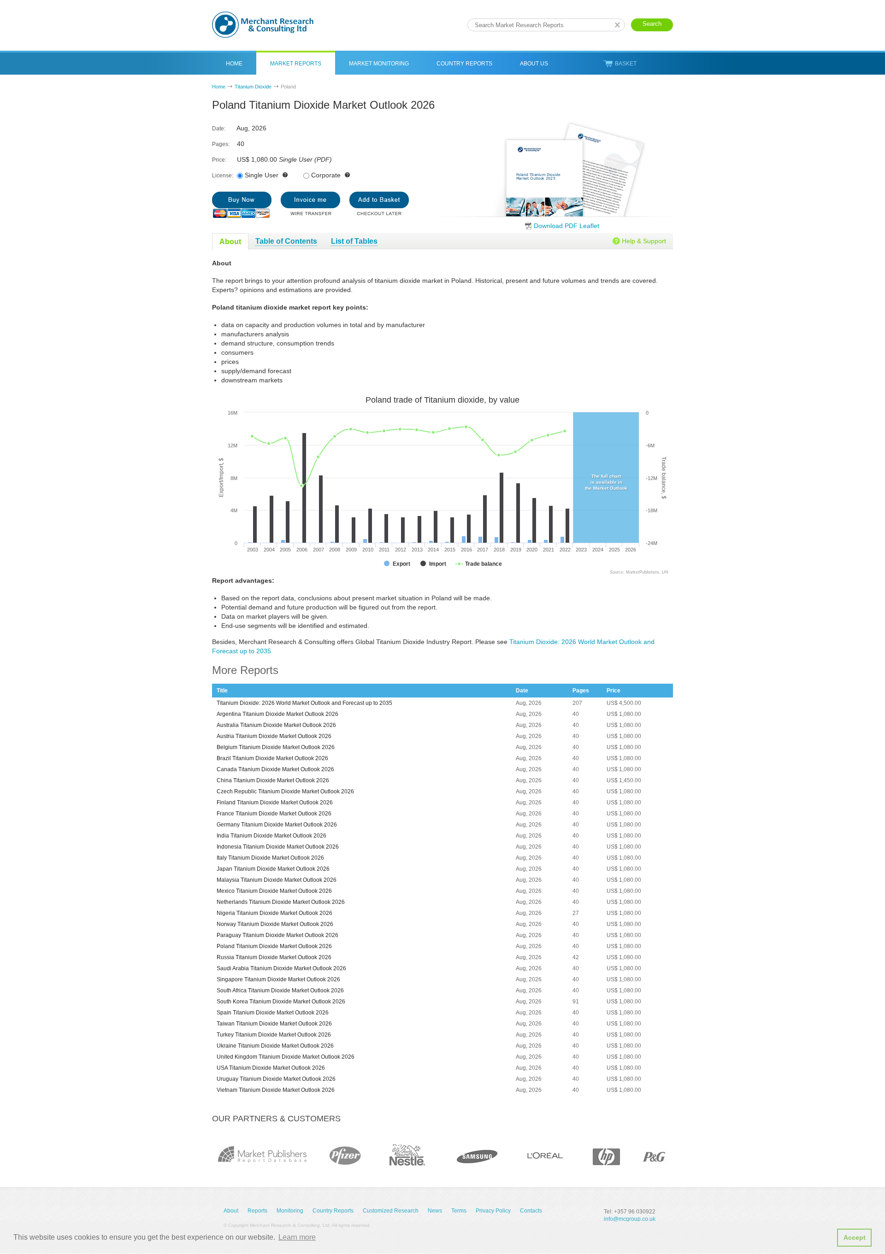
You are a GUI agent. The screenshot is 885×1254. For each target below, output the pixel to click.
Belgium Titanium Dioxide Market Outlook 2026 (276, 747)
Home (234, 63)
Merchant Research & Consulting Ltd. (262, 25)
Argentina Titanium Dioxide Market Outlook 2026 (277, 714)
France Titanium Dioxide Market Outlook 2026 (274, 813)
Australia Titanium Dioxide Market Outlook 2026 (276, 725)
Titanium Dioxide (253, 86)
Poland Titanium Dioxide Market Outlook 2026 (274, 946)
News (435, 1210)
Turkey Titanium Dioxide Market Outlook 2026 (274, 1034)
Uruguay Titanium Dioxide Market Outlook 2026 (276, 1079)
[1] (241, 205)
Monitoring (290, 1210)
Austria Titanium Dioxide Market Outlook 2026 (274, 736)
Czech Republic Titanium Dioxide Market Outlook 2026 (285, 791)
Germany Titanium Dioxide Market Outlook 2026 (277, 824)
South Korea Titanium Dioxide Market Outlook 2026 (281, 1001)
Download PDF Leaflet (566, 225)
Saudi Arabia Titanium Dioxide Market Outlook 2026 (281, 968)
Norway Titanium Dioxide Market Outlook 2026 (275, 924)
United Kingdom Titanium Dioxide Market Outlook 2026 (285, 1057)
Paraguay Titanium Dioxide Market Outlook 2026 (277, 935)
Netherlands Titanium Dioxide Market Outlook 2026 (281, 902)
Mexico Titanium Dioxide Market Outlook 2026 (274, 891)
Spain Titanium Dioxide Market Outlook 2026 (273, 1012)
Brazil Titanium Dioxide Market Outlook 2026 (272, 758)
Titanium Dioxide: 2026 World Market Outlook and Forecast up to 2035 (304, 703)
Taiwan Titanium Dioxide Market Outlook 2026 (274, 1023)
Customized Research (391, 1210)
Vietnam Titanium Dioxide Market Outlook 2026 (276, 1090)
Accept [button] (855, 1237)
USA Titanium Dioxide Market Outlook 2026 (271, 1068)
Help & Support (644, 241)
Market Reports (295, 63)
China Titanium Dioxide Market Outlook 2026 (273, 780)
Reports (257, 1210)
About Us (534, 63)
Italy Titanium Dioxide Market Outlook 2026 (270, 858)
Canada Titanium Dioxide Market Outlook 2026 (275, 769)
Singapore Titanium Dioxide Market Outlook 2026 (278, 979)
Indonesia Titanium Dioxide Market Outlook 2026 (278, 847)
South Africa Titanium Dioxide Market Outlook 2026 (280, 990)
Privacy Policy (493, 1210)
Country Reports (464, 63)
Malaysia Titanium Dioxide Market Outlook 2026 (276, 880)
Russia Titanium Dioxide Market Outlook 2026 (274, 957)
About (231, 1210)
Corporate (326, 175)
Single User (261, 175)
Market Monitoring (379, 63)
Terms (458, 1210)
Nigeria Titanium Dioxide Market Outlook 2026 (274, 913)
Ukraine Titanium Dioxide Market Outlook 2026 (275, 1046)
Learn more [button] (297, 1237)
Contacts (531, 1210)
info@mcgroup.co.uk (629, 1219)
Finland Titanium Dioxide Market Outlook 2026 (275, 802)
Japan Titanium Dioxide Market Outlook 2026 (273, 869)
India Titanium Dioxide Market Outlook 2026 (271, 835)
